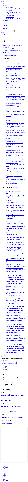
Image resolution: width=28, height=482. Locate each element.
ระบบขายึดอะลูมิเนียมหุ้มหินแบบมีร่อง (14, 183)
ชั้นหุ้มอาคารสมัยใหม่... (7, 400)
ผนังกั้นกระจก (9, 10)
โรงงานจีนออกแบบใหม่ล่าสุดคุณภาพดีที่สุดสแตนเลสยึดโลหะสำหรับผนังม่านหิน (14, 249)
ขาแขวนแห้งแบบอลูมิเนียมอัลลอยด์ (14, 12)
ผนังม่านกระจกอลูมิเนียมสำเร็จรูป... (10, 411)
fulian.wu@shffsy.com (11, 382)
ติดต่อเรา (5, 28)
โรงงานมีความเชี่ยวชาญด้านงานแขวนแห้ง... (12, 395)
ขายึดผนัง (7, 363)
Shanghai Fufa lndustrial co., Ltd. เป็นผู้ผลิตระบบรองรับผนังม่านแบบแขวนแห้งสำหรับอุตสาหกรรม (15, 294)
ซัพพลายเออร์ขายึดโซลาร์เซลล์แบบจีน (14, 63)
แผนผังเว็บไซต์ (4, 360)
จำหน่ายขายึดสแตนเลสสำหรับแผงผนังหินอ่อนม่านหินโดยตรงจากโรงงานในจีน (15, 216)
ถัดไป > (3, 355)
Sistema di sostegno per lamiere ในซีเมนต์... (12, 417)
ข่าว (4, 26)
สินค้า (4, 5)
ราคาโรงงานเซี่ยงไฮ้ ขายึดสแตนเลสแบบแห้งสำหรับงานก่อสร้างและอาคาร (15, 228)
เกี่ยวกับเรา (5, 25)
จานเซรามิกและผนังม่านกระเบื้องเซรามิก (15, 8)
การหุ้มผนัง (12, 361)
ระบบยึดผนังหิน (9, 7)
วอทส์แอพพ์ (9, 423)
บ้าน (4, 4)
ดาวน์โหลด (5, 20)
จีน (9, 361)
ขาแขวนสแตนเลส (10, 15)
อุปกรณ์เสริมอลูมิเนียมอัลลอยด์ (13, 18)
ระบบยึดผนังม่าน (4, 361)
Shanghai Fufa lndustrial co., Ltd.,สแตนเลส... (15, 138)
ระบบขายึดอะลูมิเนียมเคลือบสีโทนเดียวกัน (15, 179)
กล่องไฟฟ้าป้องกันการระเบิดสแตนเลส (14, 13)
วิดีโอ (4, 23)
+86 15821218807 (12, 386)
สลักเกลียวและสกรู (10, 17)
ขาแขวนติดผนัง (13, 363)
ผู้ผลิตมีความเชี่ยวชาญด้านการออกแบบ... (11, 406)
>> (6, 355)
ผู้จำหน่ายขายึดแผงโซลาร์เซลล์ (13, 75)
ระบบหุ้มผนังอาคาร (10, 120)
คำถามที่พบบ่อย (6, 21)
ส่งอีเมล (2, 421)
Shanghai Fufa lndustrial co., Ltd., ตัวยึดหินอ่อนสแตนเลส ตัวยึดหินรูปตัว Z (15, 260)
